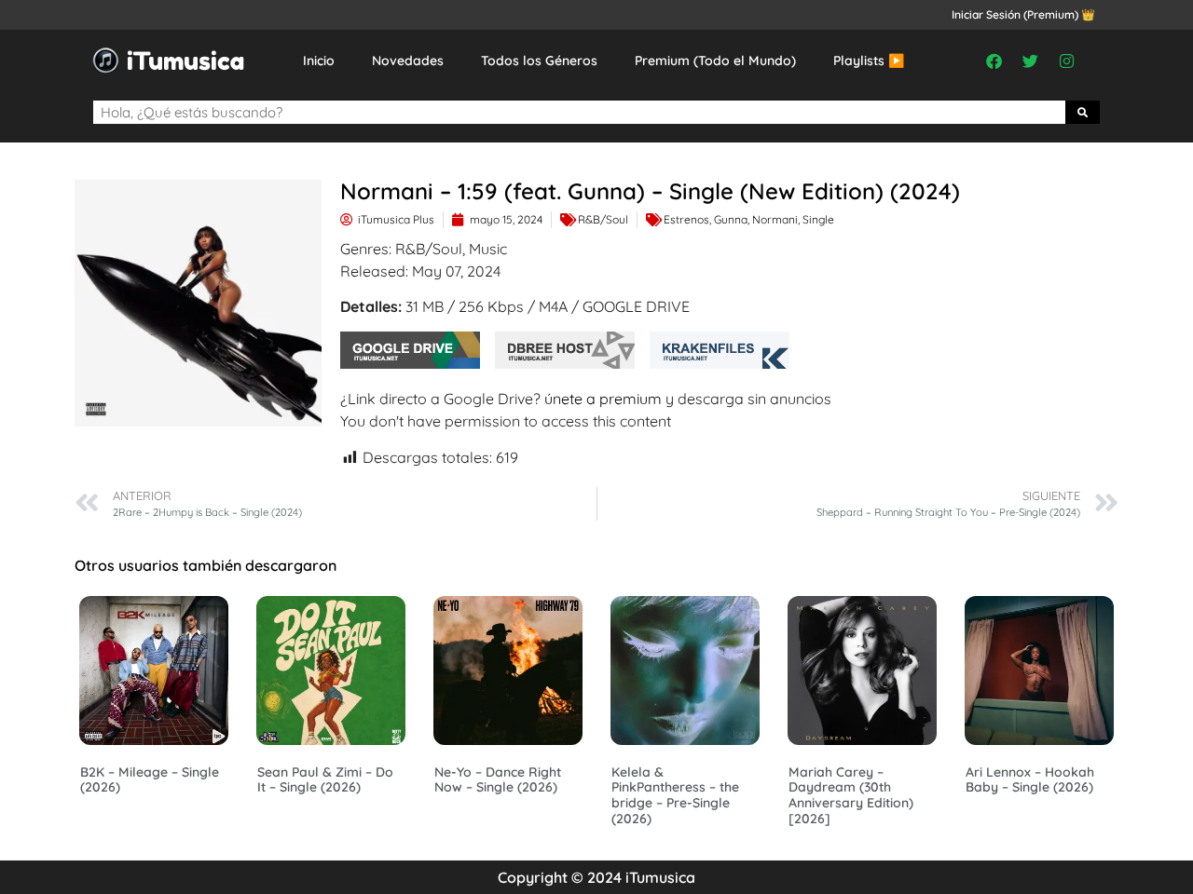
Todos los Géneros (539, 60)
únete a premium (603, 398)
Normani (775, 219)
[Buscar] (1083, 112)
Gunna (730, 219)
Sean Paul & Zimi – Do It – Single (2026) (325, 780)
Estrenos (686, 219)
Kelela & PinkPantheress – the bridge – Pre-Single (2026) (675, 795)
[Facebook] (994, 60)
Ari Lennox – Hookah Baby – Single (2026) (1030, 780)
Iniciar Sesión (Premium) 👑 (1023, 14)
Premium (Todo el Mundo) (715, 60)
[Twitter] (1031, 60)
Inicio (319, 60)
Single (818, 219)
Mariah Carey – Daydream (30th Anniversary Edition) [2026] (850, 795)
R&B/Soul (603, 219)
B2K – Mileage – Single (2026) (149, 780)
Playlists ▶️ (868, 60)
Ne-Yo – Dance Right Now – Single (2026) (497, 780)
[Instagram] (1067, 60)
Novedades (408, 60)
